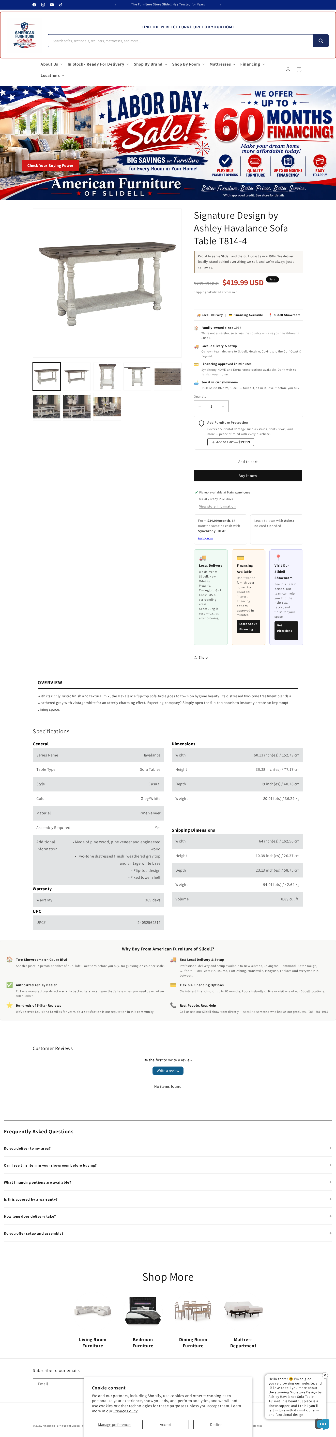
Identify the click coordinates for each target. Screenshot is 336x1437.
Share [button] (203, 657)
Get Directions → (284, 630)
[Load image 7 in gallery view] (77, 407)
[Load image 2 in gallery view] (77, 376)
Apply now (205, 538)
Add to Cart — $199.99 (233, 442)
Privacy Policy (125, 1411)
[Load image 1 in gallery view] (47, 376)
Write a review (168, 1070)
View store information (217, 506)
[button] (51, 64)
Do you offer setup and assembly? (33, 1233)
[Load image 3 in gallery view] (107, 376)
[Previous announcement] (115, 4)
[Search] (320, 41)
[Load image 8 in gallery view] (107, 407)
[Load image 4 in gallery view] (137, 376)
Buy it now (248, 475)
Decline (216, 1424)
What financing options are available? (37, 1182)
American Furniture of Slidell (61, 1425)
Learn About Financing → (248, 626)
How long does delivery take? (30, 1216)
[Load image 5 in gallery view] (168, 376)
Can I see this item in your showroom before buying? (50, 1165)
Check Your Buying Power (50, 165)
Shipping (200, 292)
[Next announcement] (220, 4)
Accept (165, 1424)
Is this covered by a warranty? (31, 1199)
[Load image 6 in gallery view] (47, 407)
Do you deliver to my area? (27, 1148)
